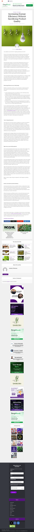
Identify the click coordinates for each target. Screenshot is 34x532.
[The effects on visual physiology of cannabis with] (20, 437)
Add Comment (16, 23)
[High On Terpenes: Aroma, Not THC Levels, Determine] (20, 431)
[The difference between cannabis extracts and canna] (14, 437)
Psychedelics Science (13, 505)
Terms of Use (7, 529)
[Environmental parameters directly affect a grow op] (20, 449)
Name (11, 475)
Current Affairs (12, 511)
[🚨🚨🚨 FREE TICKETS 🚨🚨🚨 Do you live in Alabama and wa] (20, 443)
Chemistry (11, 251)
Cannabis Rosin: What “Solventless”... (13, 252)
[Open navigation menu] (2, 1)
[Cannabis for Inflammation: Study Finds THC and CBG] (14, 431)
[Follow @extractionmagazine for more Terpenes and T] (14, 449)
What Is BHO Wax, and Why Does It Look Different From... (27, 259)
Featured (14, 12)
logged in (8, 281)
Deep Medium (23, 530)
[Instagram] (11, 522)
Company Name (13, 479)
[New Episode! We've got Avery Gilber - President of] (14, 455)
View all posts (5, 274)
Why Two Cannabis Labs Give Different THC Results (13, 246)
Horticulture (19, 12)
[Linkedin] (18, 522)
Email (11, 470)
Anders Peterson (22, 23)
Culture (11, 512)
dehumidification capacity (11, 110)
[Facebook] (14, 522)
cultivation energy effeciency (9, 218)
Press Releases (12, 515)
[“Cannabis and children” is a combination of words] (14, 443)
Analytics (11, 244)
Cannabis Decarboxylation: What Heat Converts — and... (28, 253)
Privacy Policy (3, 529)
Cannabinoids (12, 502)
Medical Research (12, 508)
